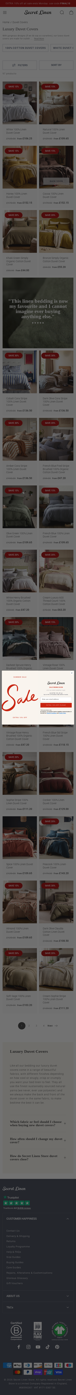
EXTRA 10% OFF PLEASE (56, 705)
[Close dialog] (71, 673)
